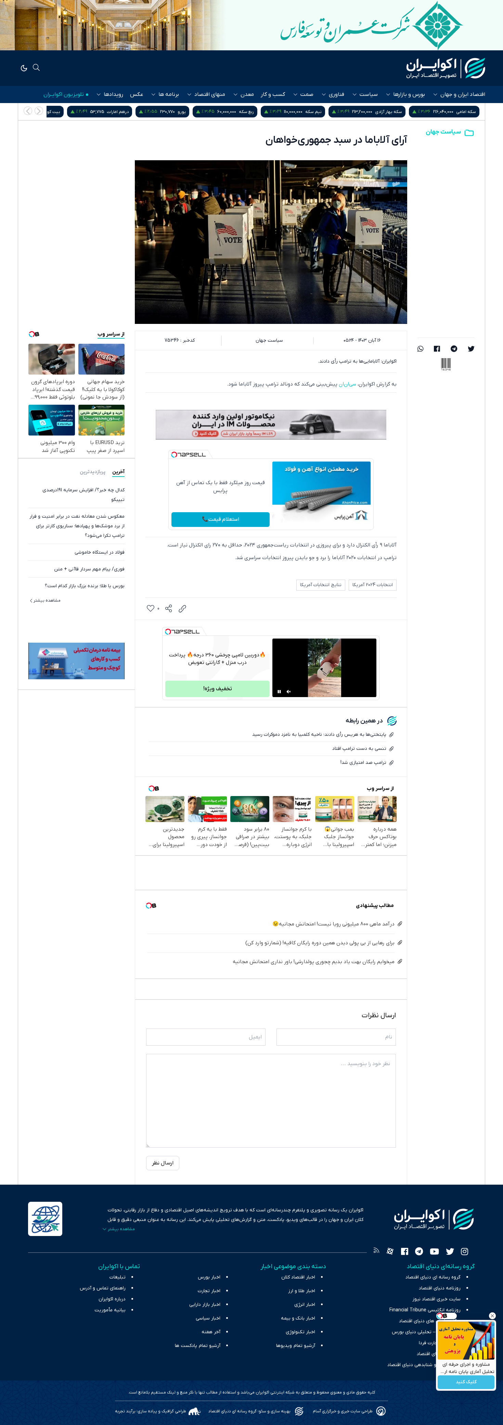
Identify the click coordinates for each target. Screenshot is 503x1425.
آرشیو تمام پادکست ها (197, 1345)
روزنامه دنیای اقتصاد (440, 1288)
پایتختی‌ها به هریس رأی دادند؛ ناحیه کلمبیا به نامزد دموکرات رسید (319, 734)
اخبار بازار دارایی (204, 1304)
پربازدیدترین (92, 472)
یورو (256, 112)
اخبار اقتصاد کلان (298, 1277)
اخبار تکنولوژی (300, 1332)
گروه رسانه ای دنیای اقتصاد (433, 1277)
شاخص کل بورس (54, 112)
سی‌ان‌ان (346, 384)
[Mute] (289, 692)
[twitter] (471, 349)
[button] (28, 110)
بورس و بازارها (409, 94)
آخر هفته (211, 1332)
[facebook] (437, 349)
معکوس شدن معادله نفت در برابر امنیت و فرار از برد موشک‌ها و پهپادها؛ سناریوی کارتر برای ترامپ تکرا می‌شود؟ (77, 526)
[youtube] (434, 1252)
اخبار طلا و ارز (301, 1291)
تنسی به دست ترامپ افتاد (359, 748)
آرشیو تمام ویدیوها (295, 1345)
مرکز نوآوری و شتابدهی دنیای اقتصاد (424, 1365)
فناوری (336, 94)
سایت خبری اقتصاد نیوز (436, 1299)
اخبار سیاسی (208, 1318)
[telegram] (454, 349)
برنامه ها (168, 94)
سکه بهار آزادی (462, 112)
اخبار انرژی (304, 1304)
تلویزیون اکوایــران (63, 94)
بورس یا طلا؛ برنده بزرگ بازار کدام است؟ (85, 586)
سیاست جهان (443, 132)
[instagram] (464, 1252)
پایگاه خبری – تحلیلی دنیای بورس (426, 1332)
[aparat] (390, 1252)
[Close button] (492, 1315)
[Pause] (279, 692)
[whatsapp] (420, 349)
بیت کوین (125, 112)
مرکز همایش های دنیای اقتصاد (430, 1321)
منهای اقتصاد (209, 94)
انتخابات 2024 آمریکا (372, 585)
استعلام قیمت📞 (220, 519)
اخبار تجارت (209, 1291)
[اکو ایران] (446, 68)
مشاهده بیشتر (47, 600)
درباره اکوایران (112, 1299)
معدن (247, 94)
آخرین (118, 472)
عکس (136, 94)
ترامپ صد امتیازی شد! (363, 762)
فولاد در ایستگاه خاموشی (100, 552)
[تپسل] (174, 454)
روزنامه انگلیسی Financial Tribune (425, 1310)
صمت (306, 94)
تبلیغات (117, 1277)
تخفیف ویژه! (217, 688)
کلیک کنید (466, 1382)
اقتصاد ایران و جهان (462, 94)
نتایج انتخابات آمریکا (320, 585)
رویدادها (113, 94)
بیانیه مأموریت (110, 1310)
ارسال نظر (162, 1163)
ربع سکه (320, 112)
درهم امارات (192, 112)
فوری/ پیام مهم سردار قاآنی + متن (89, 569)
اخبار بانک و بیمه (298, 1318)
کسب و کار (273, 94)
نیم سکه (387, 112)
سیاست (369, 94)
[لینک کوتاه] (182, 609)
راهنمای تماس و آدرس (103, 1288)
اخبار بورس (209, 1277)
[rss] (376, 1252)
